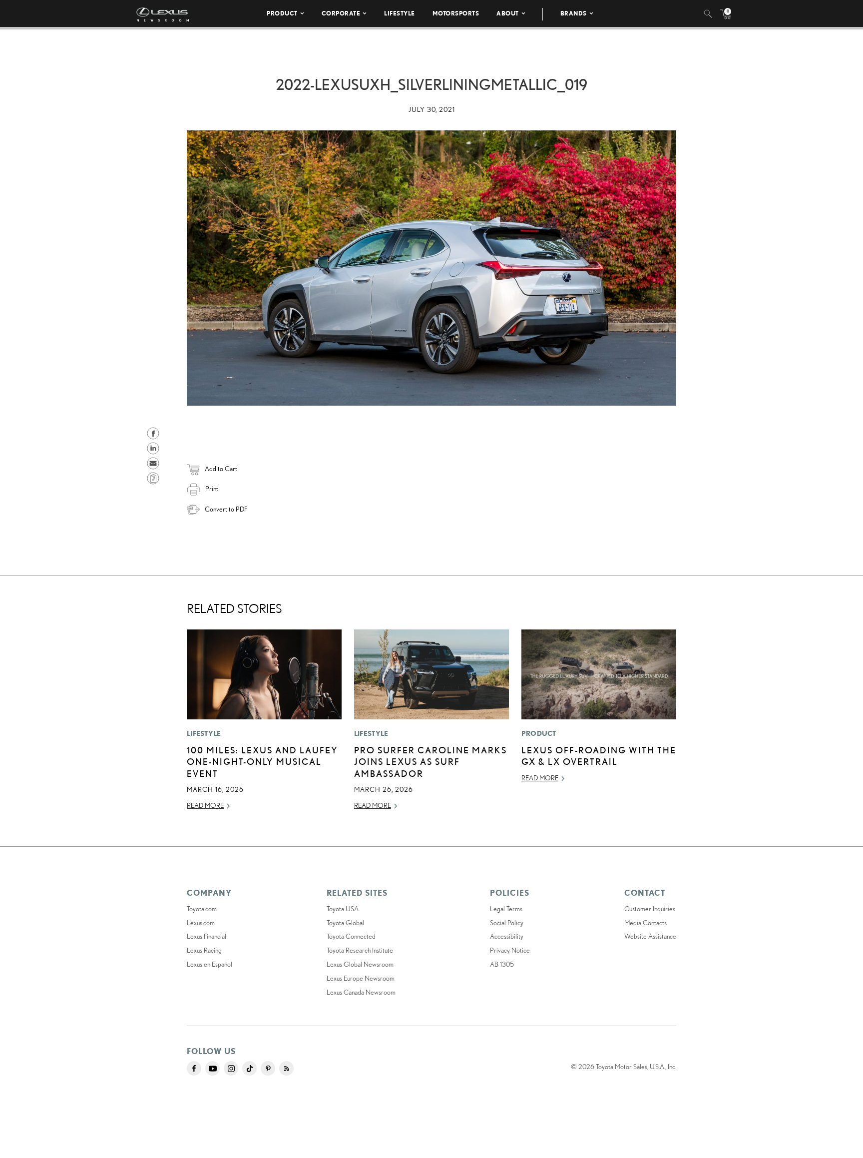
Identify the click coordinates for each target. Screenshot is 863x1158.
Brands (573, 13)
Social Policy (506, 923)
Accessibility (506, 936)
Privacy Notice (510, 950)
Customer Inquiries (649, 909)
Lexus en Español (209, 964)
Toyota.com (202, 909)
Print (211, 489)
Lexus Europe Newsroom (361, 978)
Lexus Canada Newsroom (361, 992)
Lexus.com (201, 923)
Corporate (341, 13)
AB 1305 (502, 964)
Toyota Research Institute (360, 950)
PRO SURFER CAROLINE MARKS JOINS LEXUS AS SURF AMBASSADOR (430, 761)
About (507, 13)
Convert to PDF (226, 509)
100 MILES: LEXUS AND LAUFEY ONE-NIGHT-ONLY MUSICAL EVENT (262, 761)
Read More (205, 805)
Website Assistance (650, 936)
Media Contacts (645, 923)
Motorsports (455, 13)
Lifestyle (399, 13)
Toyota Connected (351, 936)
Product (282, 13)
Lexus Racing (204, 950)
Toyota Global (345, 923)
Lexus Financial (206, 936)
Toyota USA (343, 909)
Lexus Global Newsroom (360, 964)
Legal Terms (506, 909)
